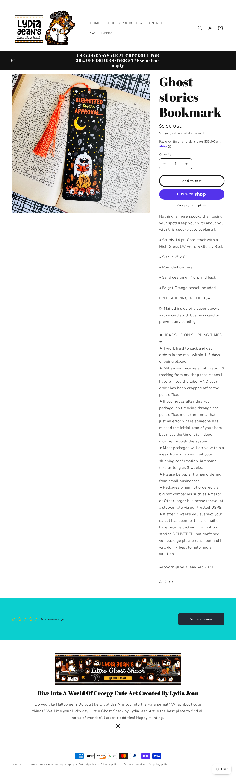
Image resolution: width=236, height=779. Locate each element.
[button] (123, 23)
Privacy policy (110, 764)
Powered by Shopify (61, 764)
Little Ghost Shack (35, 764)
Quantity (165, 154)
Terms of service (134, 764)
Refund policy (87, 764)
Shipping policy (159, 764)
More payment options (192, 205)
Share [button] (169, 581)
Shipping (165, 133)
